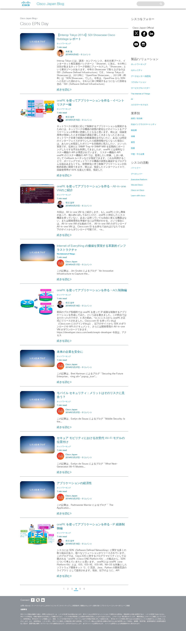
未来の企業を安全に (70, 351)
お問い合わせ (25, 605)
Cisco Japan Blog (28, 18)
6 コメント (87, 206)
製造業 (134, 130)
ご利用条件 (75, 605)
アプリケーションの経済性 (74, 483)
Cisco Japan (71, 262)
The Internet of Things (140, 94)
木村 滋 (69, 52)
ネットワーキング (138, 64)
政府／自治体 (136, 118)
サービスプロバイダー (140, 88)
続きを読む (63, 89)
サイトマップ (65, 605)
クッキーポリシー (118, 605)
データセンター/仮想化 (141, 76)
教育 (133, 142)
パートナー (136, 168)
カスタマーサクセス (139, 105)
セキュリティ (136, 70)
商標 (128, 605)
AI (132, 99)
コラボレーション (138, 82)
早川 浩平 (70, 117)
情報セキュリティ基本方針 (90, 605)
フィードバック (37, 605)
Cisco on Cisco (137, 190)
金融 (133, 136)
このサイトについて (51, 605)
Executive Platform (139, 180)
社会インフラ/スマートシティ (143, 124)
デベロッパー (136, 174)
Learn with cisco (138, 196)
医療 (133, 148)
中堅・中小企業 (137, 154)
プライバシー (106, 605)
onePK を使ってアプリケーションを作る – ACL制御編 (92, 290)
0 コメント (86, 55)
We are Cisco (137, 185)
